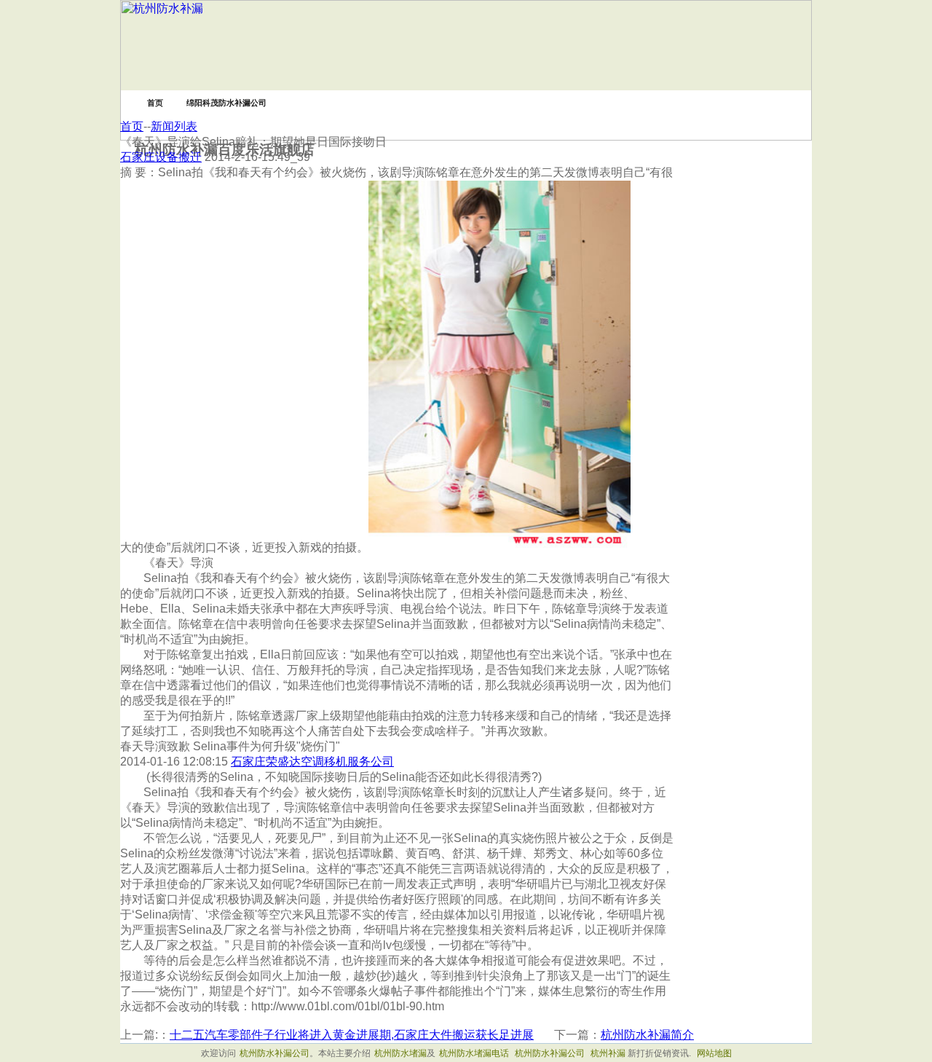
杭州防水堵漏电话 (474, 1053)
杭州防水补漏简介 (647, 1034)
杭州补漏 (608, 1053)
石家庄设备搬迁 (161, 157)
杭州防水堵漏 (400, 1053)
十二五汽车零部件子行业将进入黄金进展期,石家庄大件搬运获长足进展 (352, 1034)
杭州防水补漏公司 (274, 1053)
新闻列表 (174, 126)
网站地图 (714, 1053)
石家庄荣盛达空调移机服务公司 (312, 761)
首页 (131, 126)
